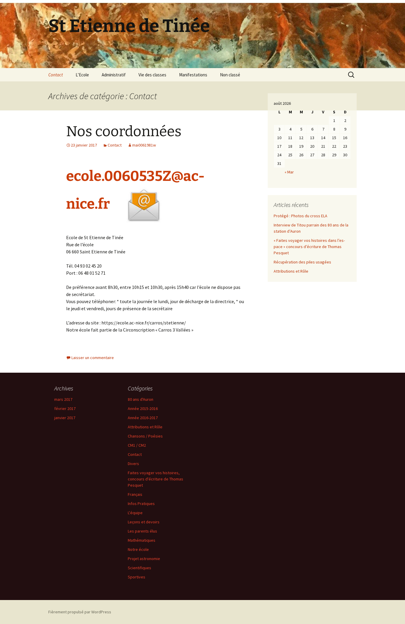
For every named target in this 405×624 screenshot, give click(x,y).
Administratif (114, 75)
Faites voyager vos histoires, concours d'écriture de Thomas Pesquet (155, 479)
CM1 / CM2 (137, 445)
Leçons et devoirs (144, 522)
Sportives (136, 577)
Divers (133, 463)
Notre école (138, 549)
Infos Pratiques (141, 503)
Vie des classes (152, 75)
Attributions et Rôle (291, 271)
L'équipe (135, 512)
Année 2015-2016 (143, 408)
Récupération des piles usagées (302, 262)
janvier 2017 (64, 417)
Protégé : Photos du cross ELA (300, 215)
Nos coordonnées (123, 131)
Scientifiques (139, 567)
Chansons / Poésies (145, 436)
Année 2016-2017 (143, 417)
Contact (55, 75)
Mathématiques (141, 540)
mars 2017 (63, 399)
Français (135, 494)
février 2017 (65, 408)
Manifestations (193, 75)
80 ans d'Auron (140, 399)
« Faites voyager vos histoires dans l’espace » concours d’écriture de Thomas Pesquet (309, 246)
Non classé (230, 75)
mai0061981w (144, 145)
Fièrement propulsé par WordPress (79, 612)
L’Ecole (82, 75)
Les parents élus (142, 531)
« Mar (289, 172)
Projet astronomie (144, 558)
